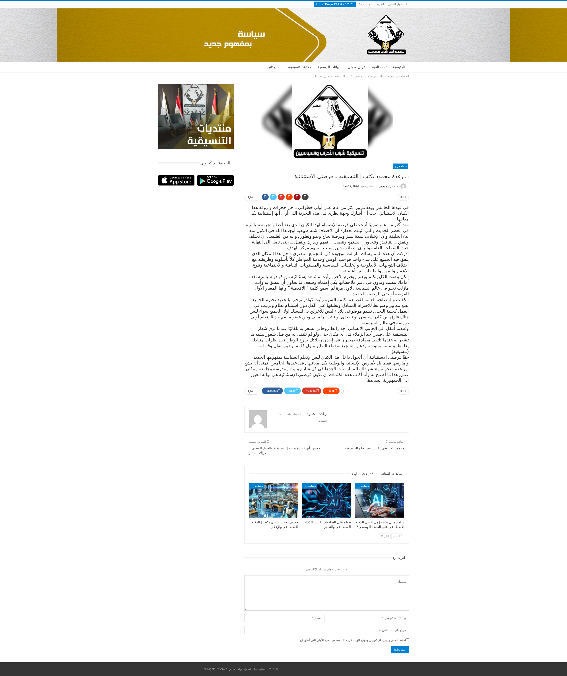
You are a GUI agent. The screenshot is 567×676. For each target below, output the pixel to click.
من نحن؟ (364, 4)
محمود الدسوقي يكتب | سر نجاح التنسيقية (374, 448)
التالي (386, 536)
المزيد (380, 4)
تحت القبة (379, 67)
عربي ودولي (357, 67)
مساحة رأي (400, 166)
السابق (396, 536)
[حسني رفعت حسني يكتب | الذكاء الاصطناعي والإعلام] (273, 500)
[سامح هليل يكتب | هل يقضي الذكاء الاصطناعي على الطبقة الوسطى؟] (379, 500)
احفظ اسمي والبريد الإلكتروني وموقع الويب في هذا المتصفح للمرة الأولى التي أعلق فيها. (352, 640)
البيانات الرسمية (329, 67)
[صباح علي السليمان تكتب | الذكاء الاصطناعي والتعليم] (326, 500)
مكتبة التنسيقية (300, 67)
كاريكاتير (273, 67)
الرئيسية (399, 67)
